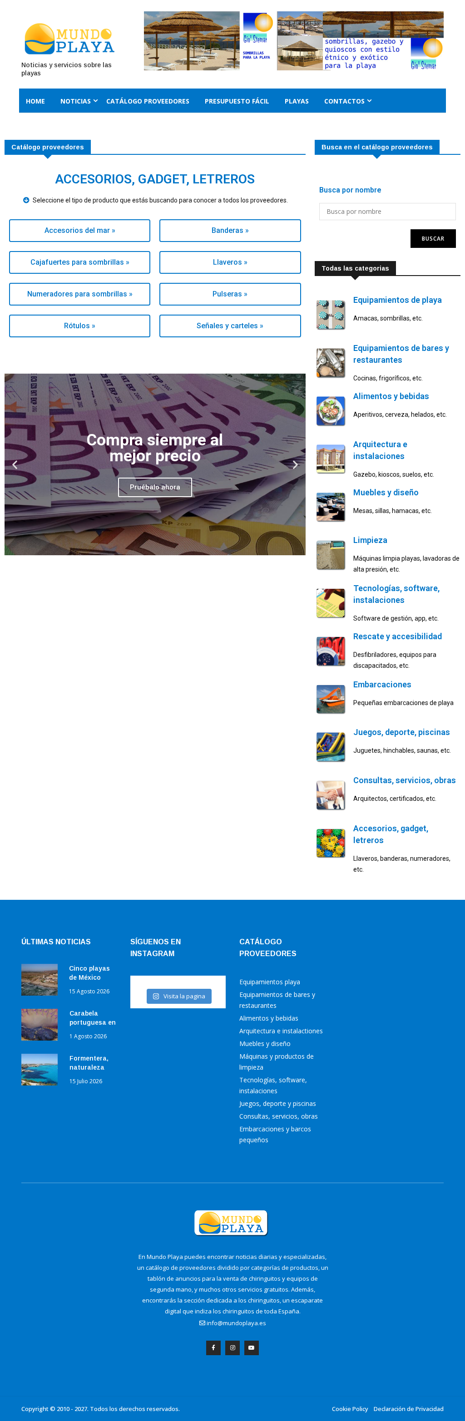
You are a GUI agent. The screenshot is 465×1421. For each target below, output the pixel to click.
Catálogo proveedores (147, 101)
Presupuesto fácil (237, 101)
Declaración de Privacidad (409, 1409)
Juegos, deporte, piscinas (401, 732)
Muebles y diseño (386, 492)
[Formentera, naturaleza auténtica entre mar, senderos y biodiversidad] (41, 1071)
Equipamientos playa (269, 981)
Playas (297, 101)
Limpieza (370, 540)
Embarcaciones (382, 684)
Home (35, 101)
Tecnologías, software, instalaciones (273, 1085)
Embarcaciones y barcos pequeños (275, 1134)
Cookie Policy (350, 1409)
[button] (14, 464)
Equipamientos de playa (397, 300)
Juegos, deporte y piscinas (277, 1103)
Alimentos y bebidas (391, 396)
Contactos (344, 101)
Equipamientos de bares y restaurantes (277, 1000)
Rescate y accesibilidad (397, 636)
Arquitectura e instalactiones (281, 1030)
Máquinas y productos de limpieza (276, 1061)
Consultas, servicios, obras (404, 780)
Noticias (75, 101)
